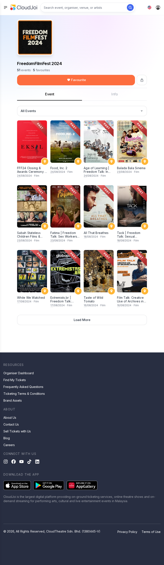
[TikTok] (29, 461)
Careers (9, 445)
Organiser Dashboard (18, 373)
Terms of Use (151, 532)
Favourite (78, 80)
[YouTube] (21, 461)
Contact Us (11, 424)
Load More (82, 320)
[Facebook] (13, 461)
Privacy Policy (127, 532)
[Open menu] (5, 7)
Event (49, 94)
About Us (9, 417)
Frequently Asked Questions (23, 387)
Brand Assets (12, 400)
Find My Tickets (14, 380)
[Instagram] (5, 461)
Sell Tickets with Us (17, 431)
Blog (6, 438)
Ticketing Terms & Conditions (24, 393)
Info (114, 94)
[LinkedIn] (37, 461)
